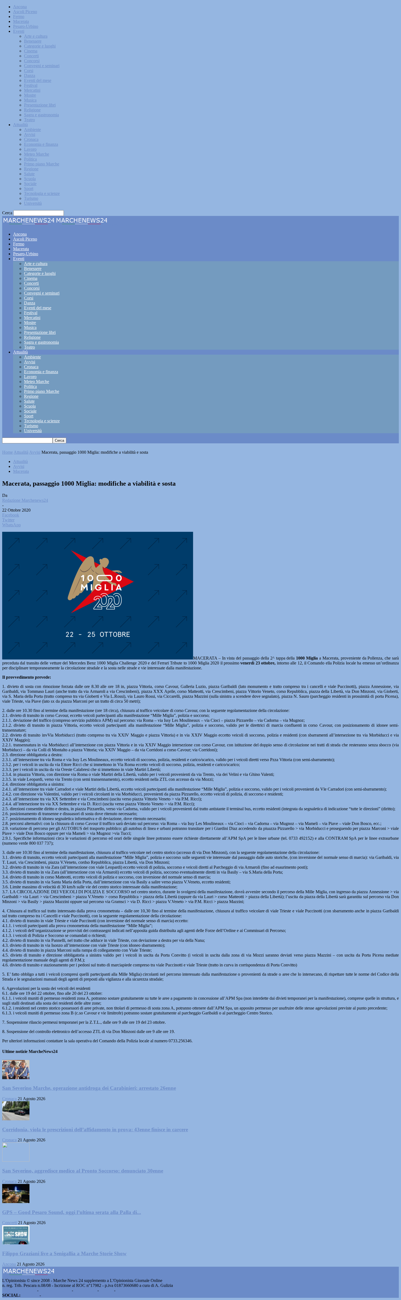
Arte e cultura (35, 36)
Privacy (106, 1290)
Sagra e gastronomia (41, 114)
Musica (30, 100)
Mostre (30, 95)
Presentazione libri (40, 105)
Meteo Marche (36, 154)
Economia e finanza (41, 144)
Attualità (20, 124)
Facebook (30, 1295)
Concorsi (32, 60)
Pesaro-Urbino (25, 26)
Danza (29, 75)
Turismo (31, 198)
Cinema (30, 51)
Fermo (18, 16)
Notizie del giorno (55, 1290)
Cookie (122, 1290)
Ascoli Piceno (25, 11)
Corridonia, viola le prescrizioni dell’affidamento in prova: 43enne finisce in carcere (95, 1129)
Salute (29, 173)
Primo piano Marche (41, 164)
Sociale (30, 183)
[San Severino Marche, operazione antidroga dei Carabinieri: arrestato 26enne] (15, 1077)
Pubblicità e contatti (19, 1290)
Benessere (32, 41)
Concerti (31, 56)
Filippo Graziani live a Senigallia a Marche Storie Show (64, 1253)
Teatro (29, 119)
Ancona (20, 6)
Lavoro (30, 149)
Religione (32, 110)
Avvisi (29, 134)
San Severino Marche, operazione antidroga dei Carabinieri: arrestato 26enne (89, 1088)
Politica (30, 159)
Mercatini (32, 90)
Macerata (21, 21)
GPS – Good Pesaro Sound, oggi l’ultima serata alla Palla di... (71, 1212)
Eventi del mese (37, 80)
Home (7, 452)
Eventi (18, 31)
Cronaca (31, 139)
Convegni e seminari (41, 65)
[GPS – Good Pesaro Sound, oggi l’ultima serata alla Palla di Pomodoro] (15, 1201)
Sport (28, 188)
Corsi (28, 70)
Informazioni (85, 1290)
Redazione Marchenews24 (25, 500)
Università (33, 203)
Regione (31, 169)
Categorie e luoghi (40, 46)
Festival (30, 85)
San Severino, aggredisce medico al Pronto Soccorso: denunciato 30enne (82, 1171)
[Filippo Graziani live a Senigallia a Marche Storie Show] (15, 1242)
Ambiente (32, 129)
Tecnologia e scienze (42, 193)
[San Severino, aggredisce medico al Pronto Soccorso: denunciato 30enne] (15, 1160)
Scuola (30, 178)
